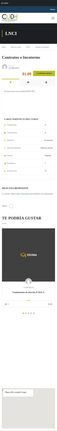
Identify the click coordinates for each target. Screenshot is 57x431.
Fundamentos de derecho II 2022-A (28, 292)
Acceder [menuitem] (4, 3)
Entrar (52, 9)
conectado (24, 194)
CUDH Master (28, 287)
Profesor (11, 66)
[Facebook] (11, 206)
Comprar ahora (44, 73)
